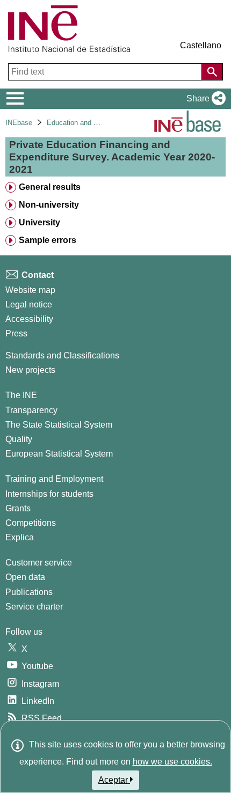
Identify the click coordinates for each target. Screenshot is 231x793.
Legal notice (28, 304)
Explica (19, 537)
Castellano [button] (200, 45)
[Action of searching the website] (212, 71)
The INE (21, 395)
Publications (29, 592)
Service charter (34, 606)
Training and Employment (54, 478)
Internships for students (49, 493)
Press (16, 333)
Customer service (38, 562)
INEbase (18, 123)
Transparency (31, 410)
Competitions (30, 522)
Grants (18, 508)
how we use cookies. (172, 761)
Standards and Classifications (62, 355)
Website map (30, 290)
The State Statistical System (58, 424)
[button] (204, 98)
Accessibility (29, 319)
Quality (18, 439)
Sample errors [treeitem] (47, 240)
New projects (30, 370)
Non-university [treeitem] (49, 204)
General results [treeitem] (50, 187)
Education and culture (80, 123)
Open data (25, 577)
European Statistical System (59, 453)
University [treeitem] (39, 222)
